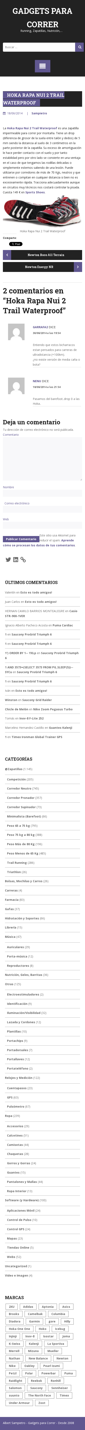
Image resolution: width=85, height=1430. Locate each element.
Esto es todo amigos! (36, 592)
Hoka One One (19, 1329)
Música (10, 937)
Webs (11, 1257)
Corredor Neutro (19, 788)
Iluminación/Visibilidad (23, 1013)
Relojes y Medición (18, 1078)
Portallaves (15, 1059)
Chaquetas (15, 1154)
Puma (68, 1373)
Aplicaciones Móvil (20, 1210)
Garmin (34, 1321)
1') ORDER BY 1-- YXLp (20, 653)
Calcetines (15, 1135)
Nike (12, 1366)
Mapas (12, 1238)
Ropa (8, 1116)
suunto (14, 1395)
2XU (11, 1307)
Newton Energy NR (39, 267)
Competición (16, 779)
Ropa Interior (16, 1191)
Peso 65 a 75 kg (18, 826)
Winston (11, 700)
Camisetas (15, 1145)
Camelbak (35, 1314)
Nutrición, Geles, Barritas (23, 975)
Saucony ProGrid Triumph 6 (32, 634)
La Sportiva (55, 1344)
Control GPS (15, 1229)
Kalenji (34, 1344)
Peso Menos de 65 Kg (22, 853)
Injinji (13, 1336)
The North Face (39, 1395)
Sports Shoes (35, 192)
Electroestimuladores (23, 994)
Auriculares (15, 947)
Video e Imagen (16, 1275)
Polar (29, 1373)
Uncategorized (16, 1266)
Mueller (53, 1351)
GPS (10, 1097)
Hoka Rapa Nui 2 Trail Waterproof (32, 128)
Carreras (11, 890)
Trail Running (17, 863)
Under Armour (19, 1403)
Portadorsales (17, 1050)
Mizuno (33, 1351)
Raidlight (15, 1381)
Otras (9, 984)
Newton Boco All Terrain (45, 255)
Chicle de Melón (16, 709)
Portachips (15, 1041)
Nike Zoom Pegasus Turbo (53, 709)
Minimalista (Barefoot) (24, 816)
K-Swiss (14, 1344)
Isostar (48, 1336)
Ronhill (56, 1381)
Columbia (58, 1314)
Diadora (14, 1321)
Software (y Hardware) (22, 1200)
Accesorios (15, 1126)
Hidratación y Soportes (22, 918)
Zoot (41, 1403)
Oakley (29, 1366)
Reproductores (18, 966)
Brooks (14, 1314)
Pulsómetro (15, 1106)
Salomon (15, 1388)
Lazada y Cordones (21, 1022)
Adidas (28, 1307)
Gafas (9, 909)
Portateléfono (17, 1068)
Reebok (36, 1381)
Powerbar (48, 1373)
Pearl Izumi (51, 1366)
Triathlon (14, 872)
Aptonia (48, 1307)
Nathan (14, 1358)
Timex (64, 1395)
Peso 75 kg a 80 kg (21, 835)
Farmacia (12, 900)
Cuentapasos (17, 1088)
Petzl (13, 1373)
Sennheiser (59, 1388)
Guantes (13, 1172)
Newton (62, 1358)
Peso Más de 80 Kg (21, 844)
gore (51, 1321)
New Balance (38, 1358)
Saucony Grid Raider (37, 700)
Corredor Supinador (21, 807)
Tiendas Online (18, 1247)
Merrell (14, 1351)
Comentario (11, 435)
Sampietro (39, 113)
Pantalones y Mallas (22, 1182)
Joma (66, 1336)
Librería (10, 927)
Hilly (67, 1321)
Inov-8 (29, 1336)
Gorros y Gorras (18, 1163)
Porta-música (17, 956)
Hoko (42, 1329)
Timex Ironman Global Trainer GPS (37, 737)
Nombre (8, 487)
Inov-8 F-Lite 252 (31, 718)
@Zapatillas (13, 769)
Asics (66, 1307)
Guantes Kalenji (60, 728)
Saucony (36, 1388)
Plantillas (14, 1031)
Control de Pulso (19, 1220)
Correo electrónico (17, 503)
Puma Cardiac (63, 625)
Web (6, 519)
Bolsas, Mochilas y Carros (23, 881)
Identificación (17, 1004)
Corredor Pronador (20, 798)
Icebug (60, 1329)
